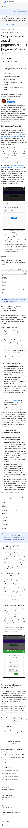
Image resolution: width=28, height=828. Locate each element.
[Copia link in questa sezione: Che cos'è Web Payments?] (22, 126)
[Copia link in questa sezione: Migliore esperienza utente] (20, 328)
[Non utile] (17, 32)
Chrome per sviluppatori (7, 795)
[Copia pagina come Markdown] (7, 53)
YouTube (4, 810)
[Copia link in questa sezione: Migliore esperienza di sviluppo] (22, 363)
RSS (3, 814)
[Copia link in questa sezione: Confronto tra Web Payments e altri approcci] (22, 433)
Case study (4, 799)
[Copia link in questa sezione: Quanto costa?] (13, 726)
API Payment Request (20, 134)
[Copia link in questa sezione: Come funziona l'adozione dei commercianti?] (16, 687)
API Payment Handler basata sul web (11, 136)
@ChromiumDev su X (7, 807)
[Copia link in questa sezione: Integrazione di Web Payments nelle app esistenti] (16, 548)
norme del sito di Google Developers (18, 756)
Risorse (3, 6)
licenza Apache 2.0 (14, 754)
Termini (2, 821)
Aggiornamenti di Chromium (8, 797)
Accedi (24, 1)
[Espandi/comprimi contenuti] (13, 59)
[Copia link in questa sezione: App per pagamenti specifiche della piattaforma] (13, 576)
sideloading (16, 400)
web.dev (3, 29)
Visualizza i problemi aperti (8, 789)
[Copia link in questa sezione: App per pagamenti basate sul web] (25, 605)
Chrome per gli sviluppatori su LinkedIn (11, 812)
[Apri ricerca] (17, 2)
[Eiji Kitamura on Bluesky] (14, 102)
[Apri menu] (2, 1)
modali (17, 333)
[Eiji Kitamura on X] (8, 102)
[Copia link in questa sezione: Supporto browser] (16, 256)
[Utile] (15, 32)
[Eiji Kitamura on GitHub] (10, 102)
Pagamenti (14, 29)
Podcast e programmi (7, 802)
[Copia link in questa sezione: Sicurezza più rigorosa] (17, 397)
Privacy (7, 821)
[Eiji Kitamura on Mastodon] (12, 102)
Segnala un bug (5, 787)
